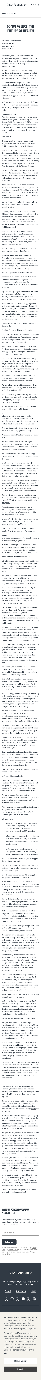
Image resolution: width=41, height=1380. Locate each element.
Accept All (20, 1369)
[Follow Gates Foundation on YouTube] (28, 1299)
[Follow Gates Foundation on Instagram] (23, 1299)
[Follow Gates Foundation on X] (6, 1299)
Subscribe (9, 1242)
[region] (20, 1346)
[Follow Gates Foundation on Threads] (34, 1299)
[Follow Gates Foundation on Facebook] (12, 1299)
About (8, 1290)
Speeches (13, 13)
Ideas (4, 13)
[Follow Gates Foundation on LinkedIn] (17, 1299)
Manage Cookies (20, 1361)
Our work (21, 1290)
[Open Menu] (2, 4)
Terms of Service (13, 1250)
